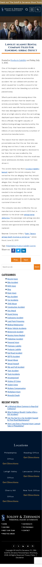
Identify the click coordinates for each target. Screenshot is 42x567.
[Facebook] (13, 251)
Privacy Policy (30, 555)
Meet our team (8, 530)
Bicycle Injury (12, 279)
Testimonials (28, 527)
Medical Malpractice (15, 325)
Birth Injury (11, 286)
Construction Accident (16, 307)
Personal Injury (13, 342)
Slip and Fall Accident (15, 367)
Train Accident (13, 371)
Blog (9, 289)
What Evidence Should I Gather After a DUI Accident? (22, 413)
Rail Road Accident (14, 353)
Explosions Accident (15, 318)
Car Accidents (12, 300)
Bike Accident (12, 282)
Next (26, 259)
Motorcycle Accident (15, 332)
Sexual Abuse (12, 360)
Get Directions (10, 463)
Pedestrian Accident (15, 339)
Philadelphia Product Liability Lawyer (21, 246)
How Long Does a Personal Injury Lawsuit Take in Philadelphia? (23, 425)
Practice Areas (8, 534)
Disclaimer (20, 557)
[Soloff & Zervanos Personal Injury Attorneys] (13, 9)
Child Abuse (12, 303)
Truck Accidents (13, 374)
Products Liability (18, 60)
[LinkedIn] (23, 251)
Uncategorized (13, 378)
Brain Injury (11, 293)
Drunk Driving (12, 314)
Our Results (27, 524)
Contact (26, 530)
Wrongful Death (13, 395)
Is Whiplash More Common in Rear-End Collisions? (22, 407)
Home (4, 524)
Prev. (16, 259)
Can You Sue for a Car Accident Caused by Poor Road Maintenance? (22, 419)
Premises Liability (14, 346)
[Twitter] (18, 251)
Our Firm (5, 527)
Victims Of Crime (14, 381)
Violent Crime (12, 385)
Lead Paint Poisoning (15, 321)
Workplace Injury (14, 392)
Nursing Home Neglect (16, 335)
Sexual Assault (13, 364)
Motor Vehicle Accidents (16, 328)
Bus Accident (12, 296)
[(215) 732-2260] (37, 9)
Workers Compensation (16, 388)
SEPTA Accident (13, 356)
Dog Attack (11, 311)
